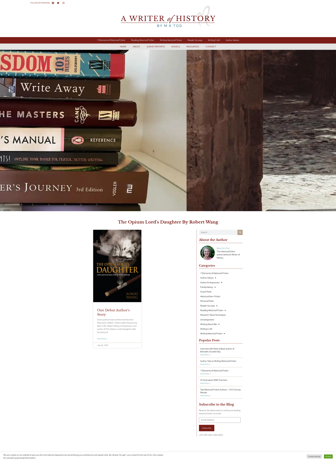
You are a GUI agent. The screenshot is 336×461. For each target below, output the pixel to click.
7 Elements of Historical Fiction (111, 40)
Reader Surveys (195, 40)
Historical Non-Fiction (210, 296)
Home (123, 46)
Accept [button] (328, 456)
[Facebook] (53, 3)
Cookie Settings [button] (314, 456)
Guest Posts (205, 291)
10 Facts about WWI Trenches (213, 380)
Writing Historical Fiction (171, 40)
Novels (175, 46)
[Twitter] (58, 3)
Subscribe (206, 428)
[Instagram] (63, 3)
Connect (211, 46)
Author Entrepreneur (210, 282)
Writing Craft (214, 40)
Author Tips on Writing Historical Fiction (218, 361)
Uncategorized (207, 319)
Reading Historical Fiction (142, 40)
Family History (206, 287)
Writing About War (208, 324)
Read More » (102, 338)
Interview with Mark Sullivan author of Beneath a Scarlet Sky (217, 350)
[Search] (240, 232)
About (136, 46)
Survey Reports (156, 46)
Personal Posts (207, 301)
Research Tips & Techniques (213, 315)
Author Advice (232, 40)
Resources (193, 46)
